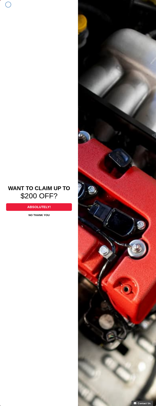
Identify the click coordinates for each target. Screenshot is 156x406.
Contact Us (143, 403)
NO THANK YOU (39, 215)
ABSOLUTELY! (39, 207)
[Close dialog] (8, 4)
